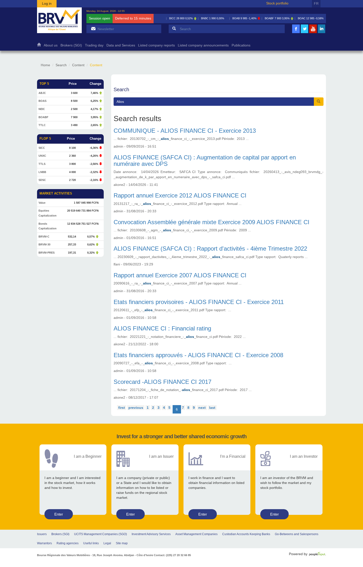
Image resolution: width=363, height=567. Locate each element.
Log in (47, 3)
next (202, 408)
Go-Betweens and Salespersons (296, 534)
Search (61, 65)
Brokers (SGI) (71, 45)
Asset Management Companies (196, 534)
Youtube (313, 32)
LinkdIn (321, 32)
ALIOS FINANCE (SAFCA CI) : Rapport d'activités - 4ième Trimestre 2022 (210, 248)
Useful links (91, 543)
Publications (241, 45)
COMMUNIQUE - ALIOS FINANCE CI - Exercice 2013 (185, 130)
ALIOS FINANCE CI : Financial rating (162, 328)
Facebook (296, 32)
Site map (122, 543)
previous (135, 408)
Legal (107, 543)
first (121, 408)
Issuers (42, 534)
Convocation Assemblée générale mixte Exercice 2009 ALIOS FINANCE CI (211, 222)
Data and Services (120, 45)
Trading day (94, 45)
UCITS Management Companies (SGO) (100, 534)
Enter (58, 514)
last (212, 408)
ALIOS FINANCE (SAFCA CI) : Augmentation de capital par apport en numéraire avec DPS (205, 160)
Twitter (304, 32)
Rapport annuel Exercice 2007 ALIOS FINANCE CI (180, 275)
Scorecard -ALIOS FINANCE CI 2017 (162, 381)
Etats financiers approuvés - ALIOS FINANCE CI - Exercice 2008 (198, 355)
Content (78, 65)
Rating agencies (68, 543)
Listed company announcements (203, 45)
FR (316, 3)
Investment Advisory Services (151, 534)
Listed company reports (156, 45)
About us (51, 45)
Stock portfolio (277, 3)
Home (39, 45)
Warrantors (44, 543)
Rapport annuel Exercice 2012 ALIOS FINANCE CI (180, 195)
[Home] (59, 20)
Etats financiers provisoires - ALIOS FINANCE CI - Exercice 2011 (199, 302)
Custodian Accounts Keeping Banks (246, 534)
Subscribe (93, 28)
